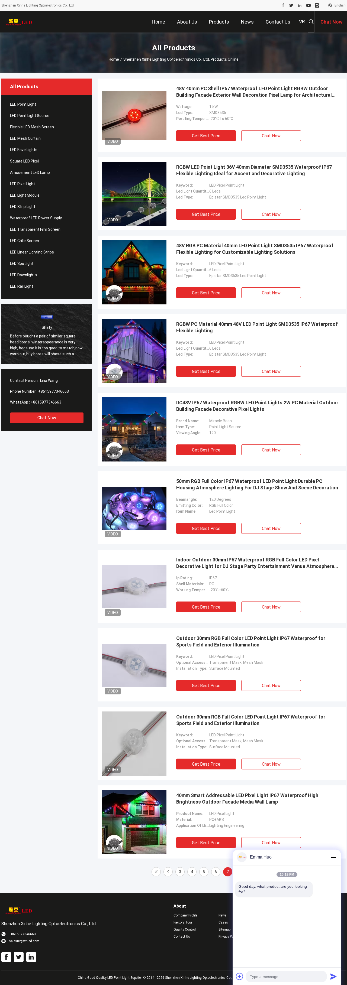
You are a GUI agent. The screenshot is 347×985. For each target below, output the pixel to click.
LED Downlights (23, 275)
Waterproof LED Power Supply (36, 218)
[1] (156, 871)
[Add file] (239, 976)
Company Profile (185, 915)
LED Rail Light (21, 286)
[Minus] (333, 857)
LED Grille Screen (24, 241)
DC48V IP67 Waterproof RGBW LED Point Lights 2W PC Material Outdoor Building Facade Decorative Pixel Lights (257, 406)
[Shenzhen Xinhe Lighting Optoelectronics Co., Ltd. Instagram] (317, 5)
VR (302, 21)
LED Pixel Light (22, 184)
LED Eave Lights (23, 150)
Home (114, 59)
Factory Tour (183, 922)
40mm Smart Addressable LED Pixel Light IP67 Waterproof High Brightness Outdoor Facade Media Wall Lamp (247, 798)
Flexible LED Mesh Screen (32, 127)
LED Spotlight (21, 263)
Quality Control (185, 929)
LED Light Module (25, 195)
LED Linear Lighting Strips (32, 252)
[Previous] (168, 871)
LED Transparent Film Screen (35, 229)
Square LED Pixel (24, 161)
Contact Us (182, 936)
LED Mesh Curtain (25, 138)
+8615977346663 (53, 391)
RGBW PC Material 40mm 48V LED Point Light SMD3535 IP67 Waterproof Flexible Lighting (257, 327)
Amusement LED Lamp (30, 172)
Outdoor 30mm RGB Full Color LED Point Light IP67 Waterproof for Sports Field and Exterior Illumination (250, 641)
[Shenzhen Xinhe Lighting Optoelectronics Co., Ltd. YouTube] (308, 5)
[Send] (333, 976)
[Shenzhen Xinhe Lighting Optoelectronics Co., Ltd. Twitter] (291, 5)
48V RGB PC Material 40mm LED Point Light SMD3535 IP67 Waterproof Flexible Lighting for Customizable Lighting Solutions (254, 249)
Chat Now (46, 417)
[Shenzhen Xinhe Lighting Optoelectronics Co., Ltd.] (19, 21)
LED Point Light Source (29, 115)
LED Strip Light (22, 206)
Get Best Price (206, 135)
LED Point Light (23, 104)
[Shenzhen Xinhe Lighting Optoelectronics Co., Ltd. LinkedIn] (300, 5)
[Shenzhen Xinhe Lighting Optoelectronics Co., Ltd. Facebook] (283, 5)
